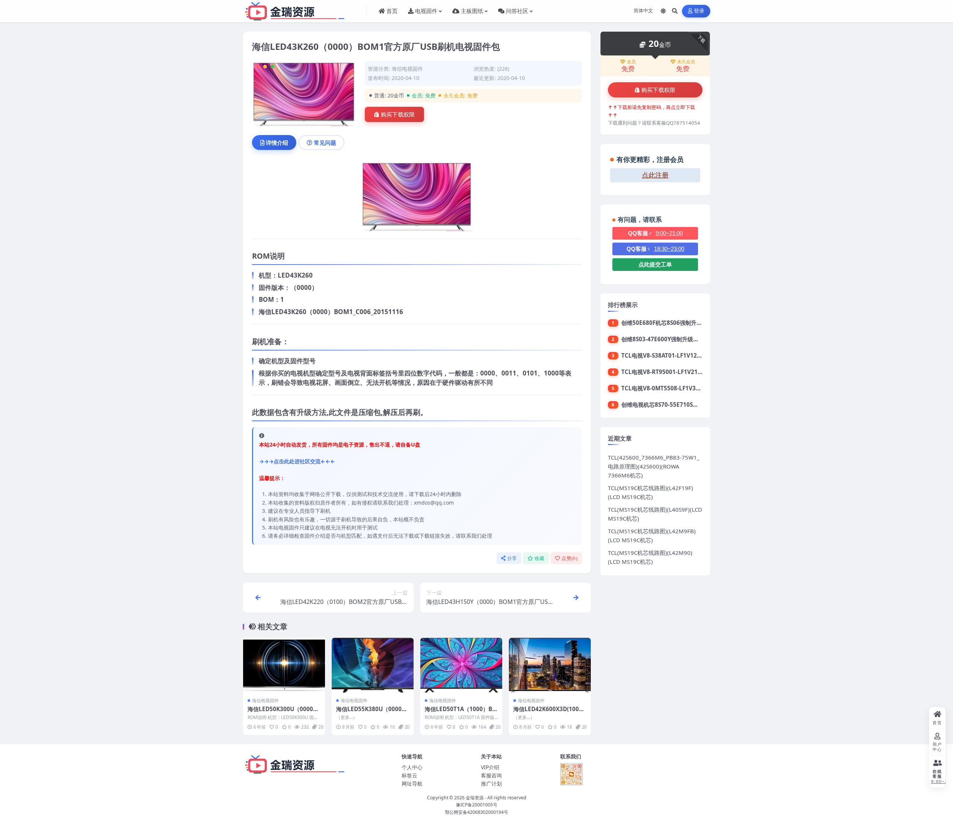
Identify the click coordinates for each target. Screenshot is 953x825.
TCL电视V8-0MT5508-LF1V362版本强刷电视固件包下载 (692, 388)
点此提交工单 (655, 264)
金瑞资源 (475, 797)
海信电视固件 (407, 68)
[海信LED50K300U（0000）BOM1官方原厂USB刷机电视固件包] (284, 665)
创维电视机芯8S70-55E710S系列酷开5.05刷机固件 (685, 404)
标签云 (409, 775)
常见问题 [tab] (325, 142)
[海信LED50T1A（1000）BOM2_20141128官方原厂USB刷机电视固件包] (461, 665)
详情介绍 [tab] (277, 142)
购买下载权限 (398, 115)
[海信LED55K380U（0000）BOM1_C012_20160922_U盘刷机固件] (373, 665)
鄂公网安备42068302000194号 (476, 812)
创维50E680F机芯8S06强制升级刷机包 (670, 322)
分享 (512, 558)
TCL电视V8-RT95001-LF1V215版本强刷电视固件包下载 (691, 371)
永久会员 (686, 61)
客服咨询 (491, 775)
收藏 (540, 558)
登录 (699, 11)
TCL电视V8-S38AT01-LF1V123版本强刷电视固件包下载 (691, 355)
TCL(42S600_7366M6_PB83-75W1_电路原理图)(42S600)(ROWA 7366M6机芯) (653, 466)
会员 (631, 61)
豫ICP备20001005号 (476, 805)
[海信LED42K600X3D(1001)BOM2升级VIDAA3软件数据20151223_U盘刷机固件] (550, 665)
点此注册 (655, 175)
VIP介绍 (490, 767)
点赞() (569, 558)
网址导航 (412, 783)
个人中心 (412, 767)
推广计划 (491, 783)
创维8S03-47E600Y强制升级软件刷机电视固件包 (682, 339)
